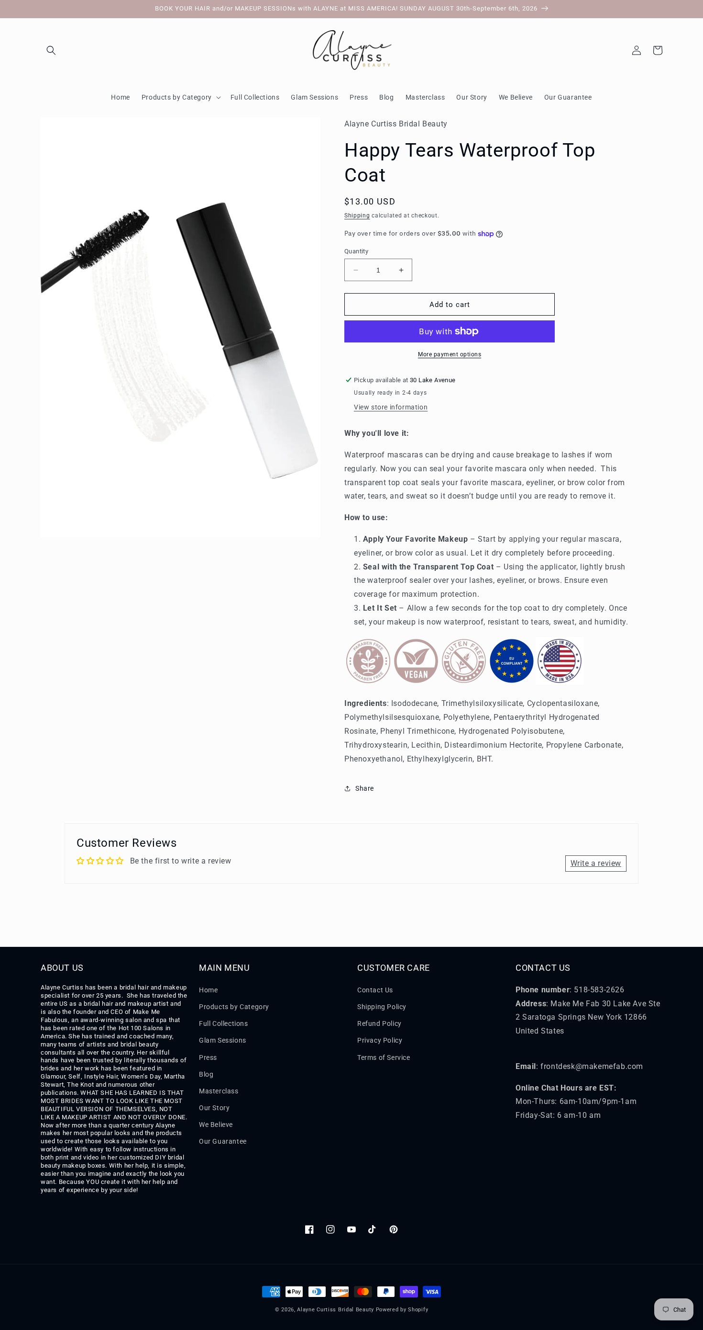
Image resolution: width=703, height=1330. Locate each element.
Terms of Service (383, 1057)
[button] (51, 50)
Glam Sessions (222, 1040)
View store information (391, 407)
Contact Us (375, 990)
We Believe (216, 1124)
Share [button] (364, 788)
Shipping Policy (381, 1007)
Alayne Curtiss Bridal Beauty (335, 1310)
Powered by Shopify (402, 1310)
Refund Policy (379, 1023)
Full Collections (223, 1023)
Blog (206, 1074)
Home (208, 990)
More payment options (449, 354)
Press (208, 1057)
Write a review (596, 863)
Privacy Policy (379, 1040)
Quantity (356, 251)
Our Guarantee (223, 1141)
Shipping (357, 215)
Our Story (214, 1108)
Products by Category (234, 1007)
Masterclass (219, 1091)
